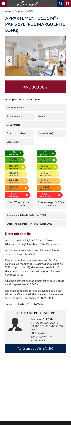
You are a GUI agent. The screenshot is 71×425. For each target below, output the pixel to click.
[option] (35, 56)
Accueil (8, 11)
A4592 (30, 11)
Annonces (19, 11)
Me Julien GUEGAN (42, 319)
